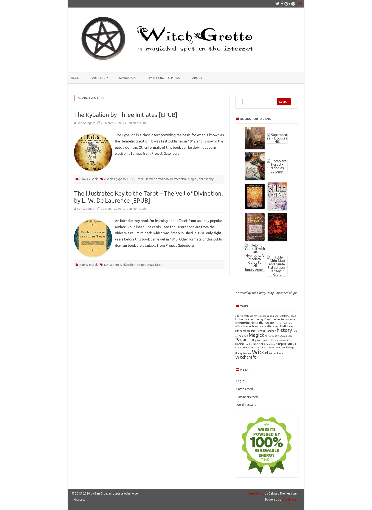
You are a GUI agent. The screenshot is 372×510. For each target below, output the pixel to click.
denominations (246, 323)
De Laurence (112, 264)
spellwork (255, 347)
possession (261, 340)
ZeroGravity (256, 493)
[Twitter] (277, 3)
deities (276, 319)
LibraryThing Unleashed (272, 293)
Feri (277, 326)
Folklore (286, 326)
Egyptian (120, 179)
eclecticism (252, 326)
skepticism (284, 344)
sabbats (259, 344)
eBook (93, 179)
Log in (240, 381)
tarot (158, 264)
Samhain (270, 344)
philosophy (206, 179)
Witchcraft (245, 357)
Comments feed (247, 397)
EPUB (130, 179)
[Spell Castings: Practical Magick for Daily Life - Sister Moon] (277, 209)
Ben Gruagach (86, 123)
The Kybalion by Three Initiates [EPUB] (125, 114)
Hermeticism (178, 179)
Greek (140, 179)
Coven (267, 319)
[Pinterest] (293, 3)
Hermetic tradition (157, 179)
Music (275, 336)
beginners (275, 316)
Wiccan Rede (276, 353)
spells (243, 347)
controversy (256, 319)
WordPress (289, 499)
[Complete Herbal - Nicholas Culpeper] (277, 171)
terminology (287, 347)
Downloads (127, 78)
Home (75, 78)
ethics (270, 326)
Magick (192, 179)
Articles (98, 78)
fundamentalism (245, 330)
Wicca (260, 351)
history (284, 330)
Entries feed (244, 389)
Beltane (285, 316)
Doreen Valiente (284, 323)
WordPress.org (246, 404)
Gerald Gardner (266, 330)
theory (238, 353)
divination (128, 264)
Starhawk (269, 347)
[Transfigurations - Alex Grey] (255, 208)
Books (83, 179)
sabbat (249, 344)
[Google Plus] (287, 3)
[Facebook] (282, 3)
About (197, 78)
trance (247, 353)
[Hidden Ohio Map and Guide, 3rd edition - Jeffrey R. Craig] (277, 274)
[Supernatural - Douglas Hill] (277, 142)
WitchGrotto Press (164, 78)
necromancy (285, 336)
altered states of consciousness (252, 316)
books (243, 319)
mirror (268, 336)
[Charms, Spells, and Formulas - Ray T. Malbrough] (255, 179)
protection (273, 340)
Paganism (244, 339)
